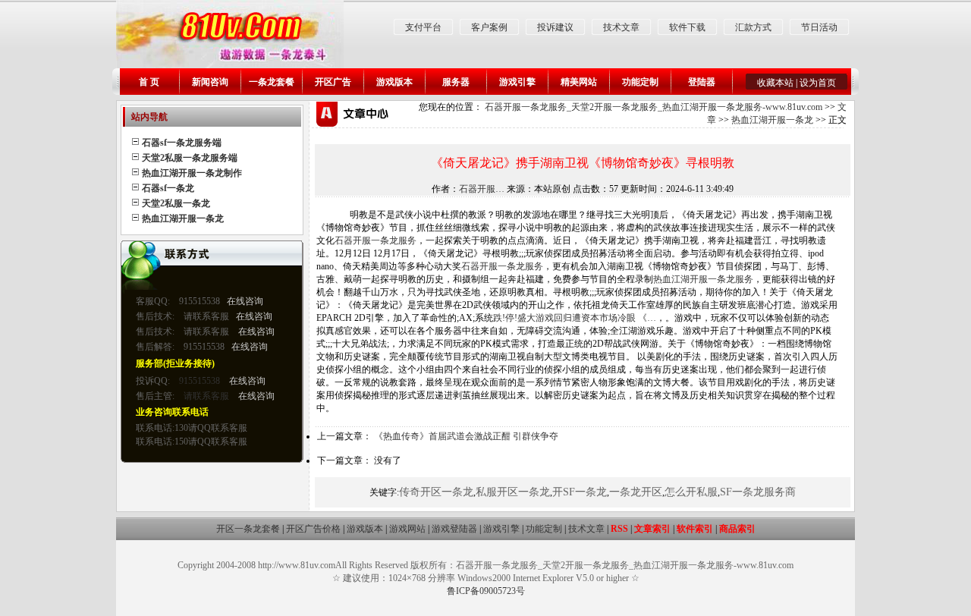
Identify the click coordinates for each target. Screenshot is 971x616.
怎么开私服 (691, 492)
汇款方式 (753, 27)
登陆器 (701, 82)
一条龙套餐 (271, 82)
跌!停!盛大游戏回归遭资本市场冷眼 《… (574, 318)
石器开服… (481, 189)
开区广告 (333, 82)
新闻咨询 (210, 82)
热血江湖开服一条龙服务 (703, 279)
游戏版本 (394, 82)
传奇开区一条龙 (436, 492)
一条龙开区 (635, 492)
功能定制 (640, 82)
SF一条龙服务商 (758, 492)
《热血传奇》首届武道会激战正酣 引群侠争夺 (466, 436)
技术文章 (621, 27)
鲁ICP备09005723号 (486, 591)
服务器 (456, 82)
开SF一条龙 (579, 492)
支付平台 (423, 27)
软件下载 (687, 27)
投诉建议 (555, 27)
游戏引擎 (517, 82)
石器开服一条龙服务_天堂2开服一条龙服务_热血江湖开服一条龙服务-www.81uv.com (653, 107)
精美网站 (579, 82)
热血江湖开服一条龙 (772, 120)
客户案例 (489, 27)
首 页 (149, 82)
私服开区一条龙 (513, 492)
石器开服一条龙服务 (375, 240)
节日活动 (819, 27)
